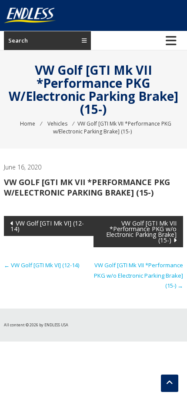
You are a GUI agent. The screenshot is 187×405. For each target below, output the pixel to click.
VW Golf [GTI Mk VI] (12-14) (47, 226)
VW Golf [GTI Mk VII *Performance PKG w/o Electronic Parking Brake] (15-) (141, 231)
